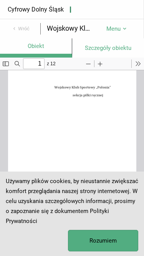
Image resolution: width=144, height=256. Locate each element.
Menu (113, 28)
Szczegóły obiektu (108, 48)
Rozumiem (103, 240)
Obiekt (36, 46)
